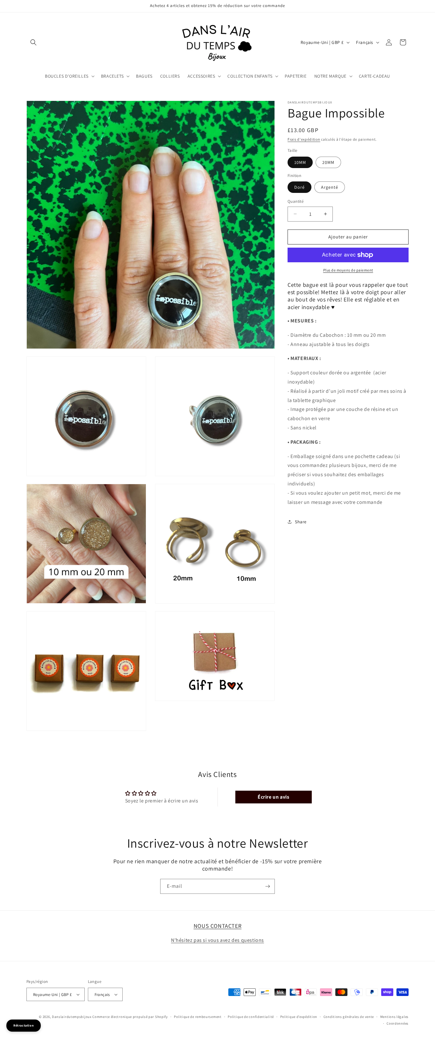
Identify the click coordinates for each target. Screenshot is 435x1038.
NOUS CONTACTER (217, 925)
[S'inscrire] (267, 886)
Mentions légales (394, 1016)
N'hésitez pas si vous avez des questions (217, 940)
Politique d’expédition (298, 1016)
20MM (328, 162)
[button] (33, 42)
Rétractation (23, 1025)
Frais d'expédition (304, 139)
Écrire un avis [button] (273, 796)
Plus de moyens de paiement (348, 270)
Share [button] (301, 522)
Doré (299, 187)
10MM (300, 162)
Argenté (329, 187)
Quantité (295, 201)
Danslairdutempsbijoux (72, 1016)
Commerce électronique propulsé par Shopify (130, 1016)
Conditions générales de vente (349, 1016)
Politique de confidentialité (251, 1016)
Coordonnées (398, 1023)
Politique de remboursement (197, 1016)
